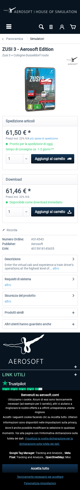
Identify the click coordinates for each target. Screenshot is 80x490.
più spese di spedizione (44, 138)
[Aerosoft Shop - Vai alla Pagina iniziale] (40, 13)
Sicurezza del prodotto (20, 295)
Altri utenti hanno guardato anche (28, 324)
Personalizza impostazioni (40, 483)
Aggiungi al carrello (50, 159)
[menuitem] (8, 26)
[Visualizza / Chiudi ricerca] (40, 26)
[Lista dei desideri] (51, 26)
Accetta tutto (40, 468)
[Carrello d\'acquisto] (72, 26)
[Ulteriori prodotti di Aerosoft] (72, 61)
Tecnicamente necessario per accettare (40, 476)
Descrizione (12, 259)
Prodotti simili (14, 312)
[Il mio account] (62, 26)
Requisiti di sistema (18, 279)
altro (55, 268)
